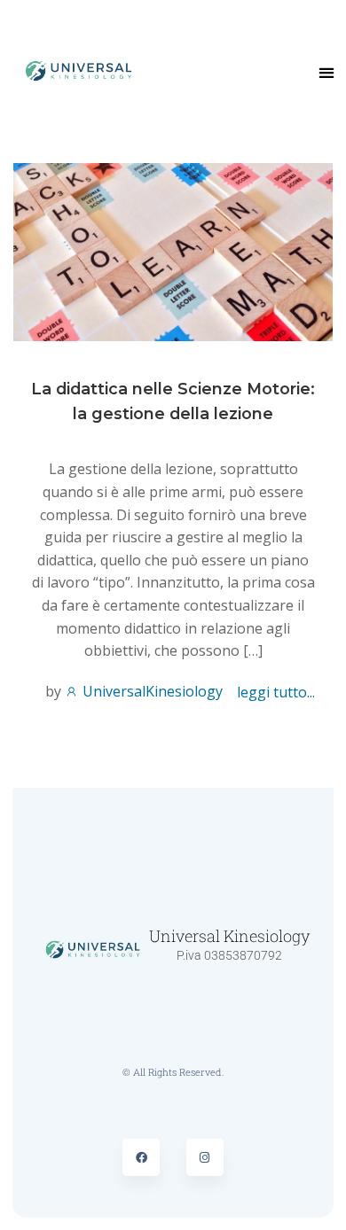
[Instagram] (205, 1157)
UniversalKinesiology (151, 691)
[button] (326, 73)
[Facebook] (141, 1157)
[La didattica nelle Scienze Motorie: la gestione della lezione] (173, 251)
